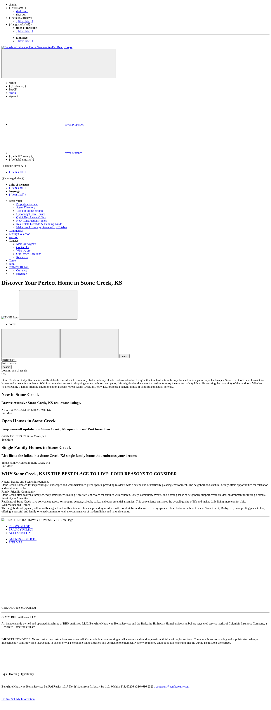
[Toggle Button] (58, 63)
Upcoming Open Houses (30, 214)
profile (12, 92)
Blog (12, 263)
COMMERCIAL (19, 267)
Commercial (16, 230)
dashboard (22, 11)
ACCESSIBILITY (20, 532)
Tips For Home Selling (29, 210)
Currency (21, 270)
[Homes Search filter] (89, 343)
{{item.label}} (24, 21)
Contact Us (22, 247)
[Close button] (48, 305)
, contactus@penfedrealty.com (171, 686)
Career (13, 260)
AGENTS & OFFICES (23, 539)
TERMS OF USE (19, 526)
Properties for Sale (27, 204)
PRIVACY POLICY (21, 529)
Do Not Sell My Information (18, 699)
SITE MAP (15, 542)
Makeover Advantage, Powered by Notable (41, 227)
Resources (22, 257)
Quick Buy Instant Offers (31, 217)
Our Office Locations (28, 253)
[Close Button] (30, 343)
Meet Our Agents (26, 243)
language (21, 273)
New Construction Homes (31, 220)
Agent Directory (25, 207)
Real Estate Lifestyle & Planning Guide (39, 224)
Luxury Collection (19, 233)
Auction (13, 237)
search (6, 367)
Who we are (23, 250)
